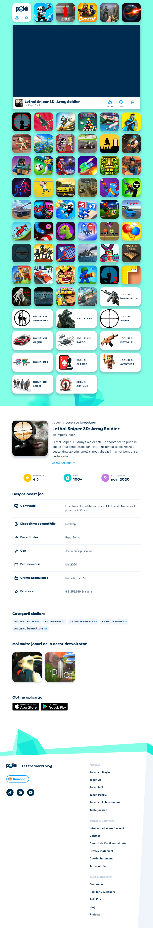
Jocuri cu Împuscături (81, 423)
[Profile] (17, 18)
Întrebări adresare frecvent (107, 828)
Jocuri (56, 423)
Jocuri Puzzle (98, 795)
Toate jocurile (98, 810)
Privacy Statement (101, 851)
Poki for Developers (102, 892)
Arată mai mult (62, 462)
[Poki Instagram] (20, 792)
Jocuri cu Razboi (26, 622)
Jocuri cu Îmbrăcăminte (105, 802)
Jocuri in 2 (96, 787)
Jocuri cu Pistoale (83, 622)
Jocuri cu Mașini (100, 772)
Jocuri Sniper (54, 622)
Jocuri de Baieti (114, 622)
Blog (92, 907)
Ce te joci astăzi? (26, 18)
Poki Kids (96, 899)
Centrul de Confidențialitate (108, 843)
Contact (95, 836)
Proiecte (95, 914)
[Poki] (22, 9)
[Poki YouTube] (30, 792)
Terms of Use (98, 866)
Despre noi (97, 884)
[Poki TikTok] (10, 792)
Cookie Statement (101, 858)
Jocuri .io (95, 780)
